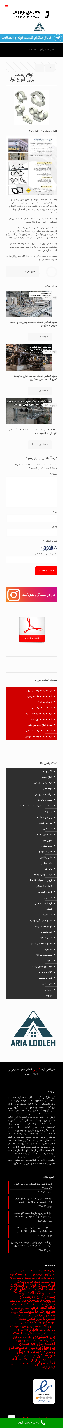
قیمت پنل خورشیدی (34, 1335)
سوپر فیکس (42, 1315)
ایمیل (53, 526)
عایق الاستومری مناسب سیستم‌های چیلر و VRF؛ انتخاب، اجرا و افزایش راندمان (32, 1200)
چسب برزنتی (46, 829)
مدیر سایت (30, 271)
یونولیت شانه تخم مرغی (33, 1361)
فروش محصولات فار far (41, 880)
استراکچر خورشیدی (44, 1274)
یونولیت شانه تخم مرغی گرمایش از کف (33, 1365)
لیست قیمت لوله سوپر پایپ (39, 690)
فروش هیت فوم (44, 892)
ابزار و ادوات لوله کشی (44, 1271)
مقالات (49, 961)
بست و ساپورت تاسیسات (37, 1299)
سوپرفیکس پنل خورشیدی (39, 1322)
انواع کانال (47, 788)
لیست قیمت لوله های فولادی (38, 736)
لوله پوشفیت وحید (43, 926)
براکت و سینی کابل (43, 794)
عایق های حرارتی (47, 1330)
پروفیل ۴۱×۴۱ (31, 1352)
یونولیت (48, 995)
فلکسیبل (48, 897)
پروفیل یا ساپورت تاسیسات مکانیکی (35, 806)
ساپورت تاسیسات (37, 1311)
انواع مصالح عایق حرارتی (28, 1278)
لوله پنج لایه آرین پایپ (41, 920)
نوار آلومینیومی (45, 978)
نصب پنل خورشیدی (36, 1343)
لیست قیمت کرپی (43, 702)
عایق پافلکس (46, 857)
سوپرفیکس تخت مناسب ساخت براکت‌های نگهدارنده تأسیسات (32, 431)
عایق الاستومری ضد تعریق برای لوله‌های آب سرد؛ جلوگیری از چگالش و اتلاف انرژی (32, 1229)
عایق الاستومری (45, 852)
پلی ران (48, 811)
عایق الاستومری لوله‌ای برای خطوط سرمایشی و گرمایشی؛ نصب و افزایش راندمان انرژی (31, 1244)
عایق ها (48, 869)
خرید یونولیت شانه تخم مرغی (33, 1306)
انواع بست (47, 777)
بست (13, 1277)
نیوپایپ (48, 989)
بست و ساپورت (45, 800)
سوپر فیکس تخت (30, 1319)
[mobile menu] (6, 7)
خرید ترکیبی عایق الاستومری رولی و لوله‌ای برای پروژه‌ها (32, 1185)
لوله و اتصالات (45, 938)
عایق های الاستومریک (20, 1326)
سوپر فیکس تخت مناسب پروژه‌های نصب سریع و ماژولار (33, 324)
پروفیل (48, 1347)
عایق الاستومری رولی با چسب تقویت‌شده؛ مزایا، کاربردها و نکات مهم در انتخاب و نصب (32, 1215)
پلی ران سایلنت (44, 817)
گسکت (49, 909)
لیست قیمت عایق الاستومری (38, 713)
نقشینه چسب (45, 972)
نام (55, 512)
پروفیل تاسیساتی (25, 1347)
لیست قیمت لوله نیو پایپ (39, 696)
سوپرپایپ (47, 840)
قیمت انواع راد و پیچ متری (39, 725)
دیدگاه (53, 474)
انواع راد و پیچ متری (42, 783)
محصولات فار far (44, 955)
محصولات (47, 949)
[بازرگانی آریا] (31, 27)
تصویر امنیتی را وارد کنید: (45, 553)
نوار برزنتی (47, 984)
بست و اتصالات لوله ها (34, 1293)
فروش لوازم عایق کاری (41, 874)
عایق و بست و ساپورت (36, 1331)
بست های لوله (23, 1289)
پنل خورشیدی (45, 823)
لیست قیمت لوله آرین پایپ (39, 708)
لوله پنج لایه (46, 915)
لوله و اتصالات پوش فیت (40, 943)
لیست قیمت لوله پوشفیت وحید (37, 731)
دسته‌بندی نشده (44, 834)
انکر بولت (47, 771)
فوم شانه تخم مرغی (43, 903)
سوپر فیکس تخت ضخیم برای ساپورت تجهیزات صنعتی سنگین (35, 378)
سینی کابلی (19, 1322)
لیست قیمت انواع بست (41, 719)
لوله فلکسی (46, 932)
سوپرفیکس (46, 846)
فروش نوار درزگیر (44, 886)
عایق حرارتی (46, 863)
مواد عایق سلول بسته (42, 966)
